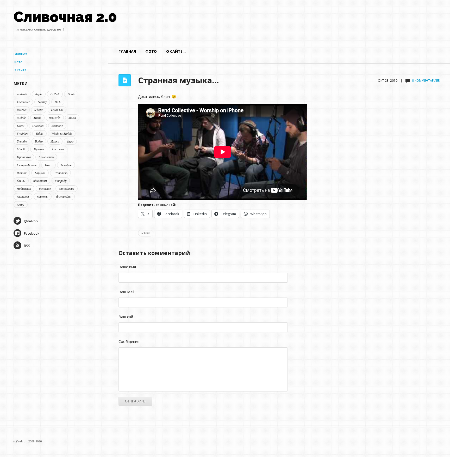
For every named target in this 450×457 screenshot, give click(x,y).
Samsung (57, 125)
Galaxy (42, 102)
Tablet (39, 133)
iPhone (145, 233)
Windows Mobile (61, 133)
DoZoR (54, 94)
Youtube (22, 141)
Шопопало (60, 173)
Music (37, 117)
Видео (39, 141)
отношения (66, 188)
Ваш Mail (126, 291)
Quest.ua (37, 125)
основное (45, 188)
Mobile (21, 117)
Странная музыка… (178, 80)
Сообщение (128, 341)
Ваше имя (127, 266)
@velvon (31, 221)
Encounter (23, 102)
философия (63, 196)
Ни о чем (58, 149)
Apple (38, 94)
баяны (21, 181)
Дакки (55, 141)
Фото (151, 51)
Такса (48, 165)
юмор (20, 204)
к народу (60, 181)
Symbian (22, 133)
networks (54, 117)
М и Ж (21, 149)
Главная (127, 51)
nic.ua (72, 117)
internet (21, 110)
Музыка (39, 149)
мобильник (24, 188)
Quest (20, 125)
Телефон (66, 165)
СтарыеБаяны (26, 165)
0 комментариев (426, 80)
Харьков (40, 173)
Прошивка (24, 157)
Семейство (46, 157)
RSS (27, 245)
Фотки (22, 173)
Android (22, 94)
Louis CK (57, 110)
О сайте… (176, 51)
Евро (70, 141)
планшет (23, 196)
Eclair (71, 94)
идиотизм (40, 181)
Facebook (31, 233)
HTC (58, 102)
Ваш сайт (126, 316)
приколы (42, 196)
